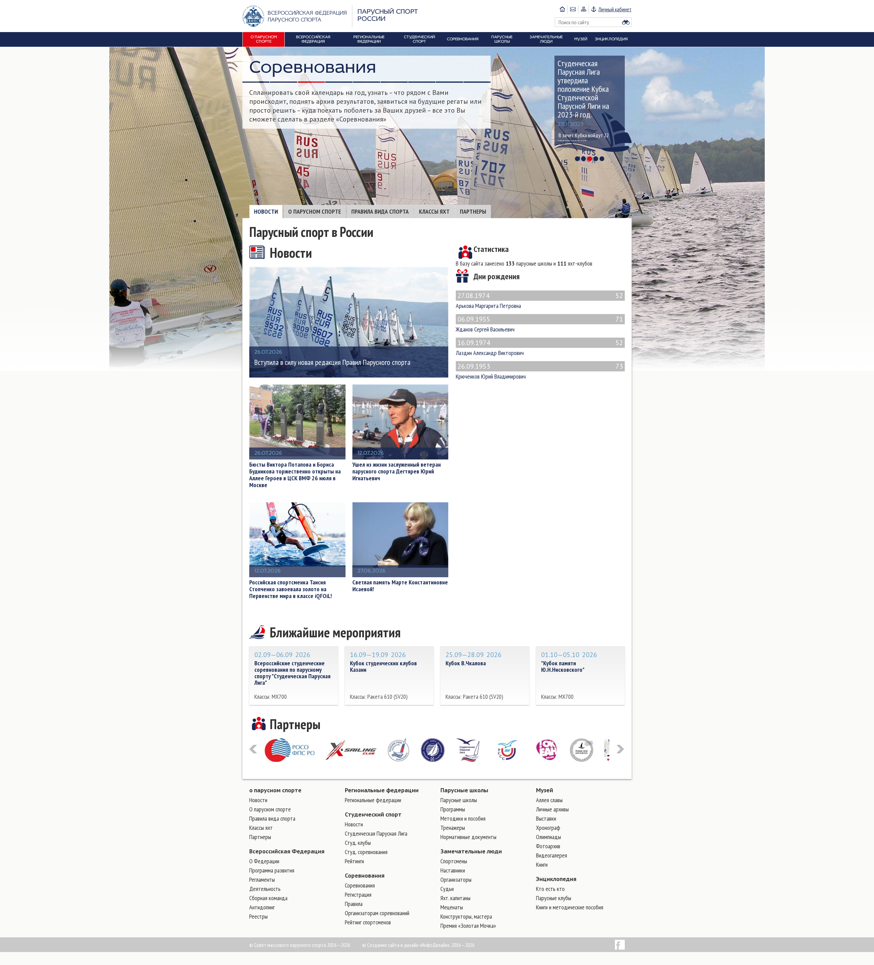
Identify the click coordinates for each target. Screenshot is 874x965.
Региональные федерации (382, 790)
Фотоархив (548, 846)
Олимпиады (548, 837)
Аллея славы (549, 800)
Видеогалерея (551, 855)
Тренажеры (452, 828)
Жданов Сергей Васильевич (539, 323)
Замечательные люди (471, 851)
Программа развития (271, 870)
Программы (452, 809)
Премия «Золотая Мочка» (468, 925)
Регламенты (262, 879)
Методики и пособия (462, 818)
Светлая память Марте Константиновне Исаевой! (400, 586)
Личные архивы (552, 809)
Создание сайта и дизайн (393, 944)
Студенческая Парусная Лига (376, 833)
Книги (542, 864)
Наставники (452, 870)
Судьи (447, 889)
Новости (266, 211)
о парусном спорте (275, 790)
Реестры (258, 916)
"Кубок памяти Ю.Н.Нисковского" (562, 666)
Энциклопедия (556, 879)
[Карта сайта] (583, 9)
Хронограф (548, 828)
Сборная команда (268, 898)
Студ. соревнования (366, 852)
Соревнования (364, 875)
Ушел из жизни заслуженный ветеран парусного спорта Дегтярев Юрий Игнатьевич (396, 471)
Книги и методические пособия (569, 907)
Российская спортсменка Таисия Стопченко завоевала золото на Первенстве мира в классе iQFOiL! (290, 589)
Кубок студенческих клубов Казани (383, 666)
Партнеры (473, 211)
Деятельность (265, 889)
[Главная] (562, 9)
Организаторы (455, 879)
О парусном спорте (314, 211)
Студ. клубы (358, 843)
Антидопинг (262, 907)
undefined (577, 158)
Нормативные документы (468, 837)
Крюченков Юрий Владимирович (539, 371)
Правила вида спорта (380, 211)
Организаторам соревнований (377, 913)
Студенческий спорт (373, 814)
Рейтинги (354, 861)
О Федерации (264, 861)
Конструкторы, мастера (466, 916)
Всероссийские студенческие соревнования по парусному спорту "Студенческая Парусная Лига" (292, 672)
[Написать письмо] (572, 9)
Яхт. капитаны (455, 898)
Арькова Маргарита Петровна (539, 300)
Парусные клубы (553, 898)
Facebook (620, 945)
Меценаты (451, 907)
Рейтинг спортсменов (368, 922)
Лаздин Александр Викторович (539, 347)
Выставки (546, 818)
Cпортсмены (453, 861)
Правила (354, 904)
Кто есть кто (550, 889)
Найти (626, 22)
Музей (544, 790)
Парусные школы (464, 790)
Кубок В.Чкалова (466, 663)
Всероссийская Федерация (286, 851)
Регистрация (358, 894)
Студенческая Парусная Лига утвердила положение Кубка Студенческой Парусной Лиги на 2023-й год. (583, 89)
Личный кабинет (615, 9)
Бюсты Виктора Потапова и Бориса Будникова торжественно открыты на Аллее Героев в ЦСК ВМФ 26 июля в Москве (295, 474)
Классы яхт (434, 211)
